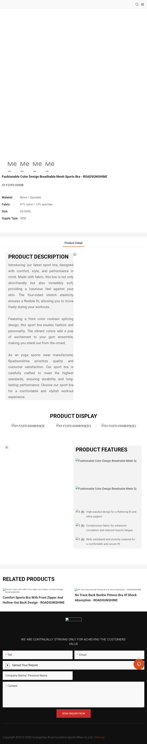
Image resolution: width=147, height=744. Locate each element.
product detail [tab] (73, 243)
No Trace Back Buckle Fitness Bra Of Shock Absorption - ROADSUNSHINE (106, 597)
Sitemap (99, 737)
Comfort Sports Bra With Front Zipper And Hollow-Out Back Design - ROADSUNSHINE (34, 600)
